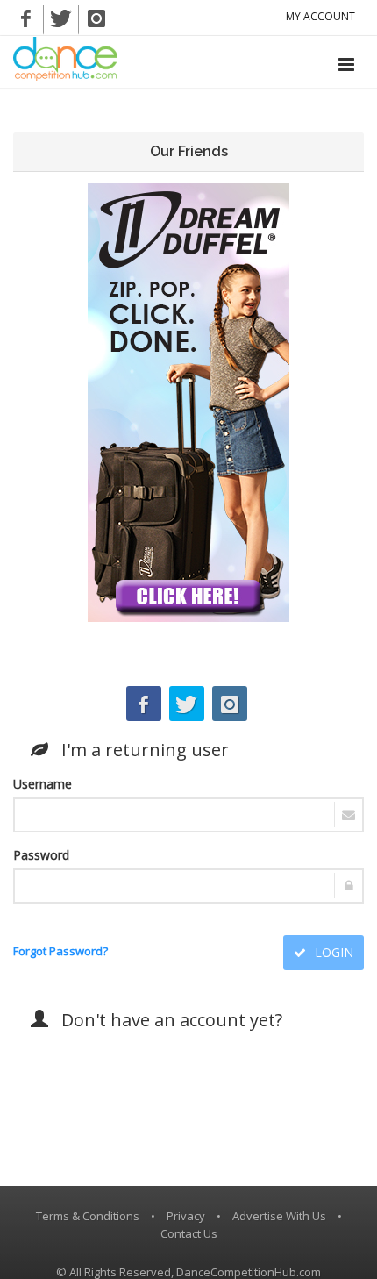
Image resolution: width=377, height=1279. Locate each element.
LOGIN (332, 952)
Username (42, 783)
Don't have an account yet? (165, 1020)
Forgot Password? (60, 951)
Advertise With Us (279, 1216)
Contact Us (188, 1233)
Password (41, 855)
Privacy (186, 1216)
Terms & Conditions (87, 1216)
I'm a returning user (138, 749)
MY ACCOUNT (320, 16)
